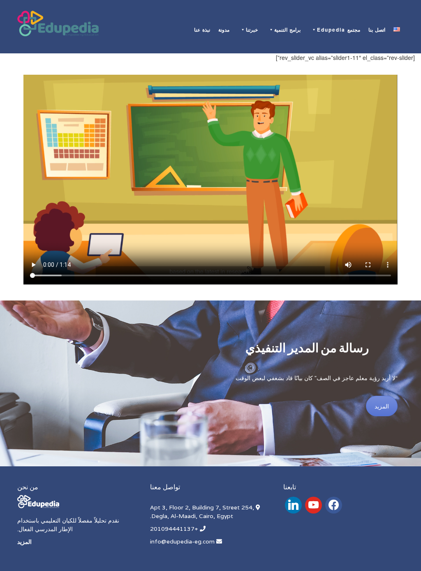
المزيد (382, 406)
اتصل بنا (376, 29)
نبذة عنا (202, 29)
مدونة (223, 29)
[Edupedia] (58, 23)
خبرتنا (252, 29)
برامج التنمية (287, 29)
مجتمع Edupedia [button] (338, 29)
